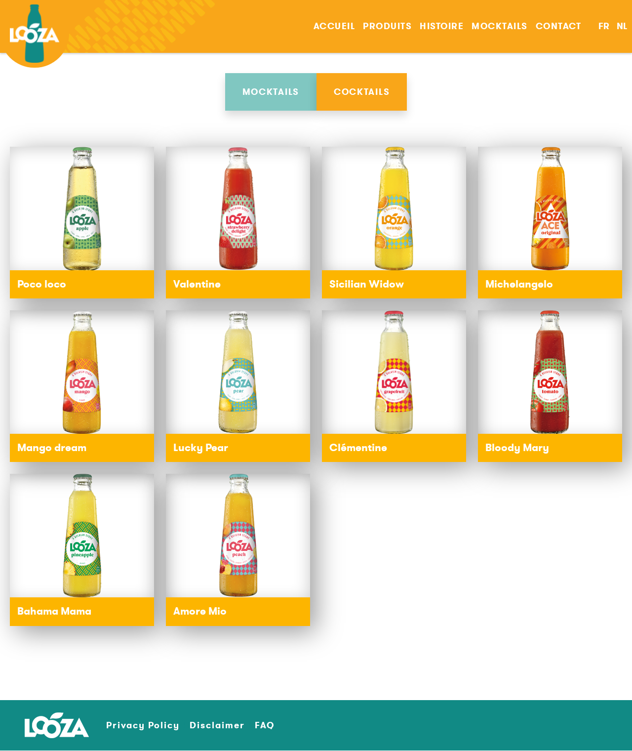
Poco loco (41, 284)
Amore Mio (200, 611)
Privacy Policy (143, 725)
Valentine (197, 284)
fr (603, 26)
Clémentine (358, 448)
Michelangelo (519, 284)
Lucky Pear (200, 448)
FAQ (265, 725)
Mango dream (51, 448)
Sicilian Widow (366, 284)
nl (622, 26)
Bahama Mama (54, 611)
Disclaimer (217, 725)
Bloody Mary (517, 448)
